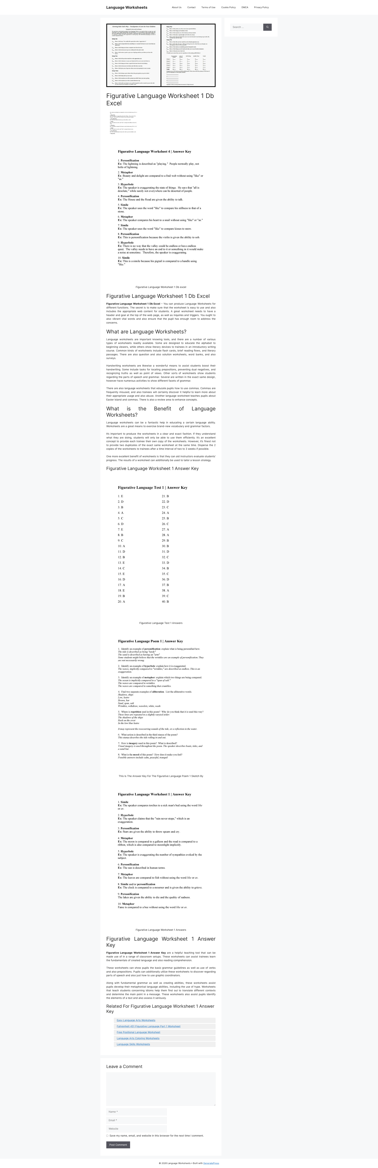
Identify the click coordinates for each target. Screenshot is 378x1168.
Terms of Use (208, 7)
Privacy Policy (261, 7)
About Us (176, 7)
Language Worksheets (126, 7)
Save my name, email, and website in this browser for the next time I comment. (157, 1135)
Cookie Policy (228, 7)
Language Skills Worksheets (133, 1044)
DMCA (245, 7)
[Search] (267, 27)
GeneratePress (211, 1163)
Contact (191, 7)
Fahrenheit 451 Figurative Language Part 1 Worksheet (148, 1026)
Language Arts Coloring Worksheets (138, 1038)
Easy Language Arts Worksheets (136, 1020)
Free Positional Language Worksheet (138, 1032)
